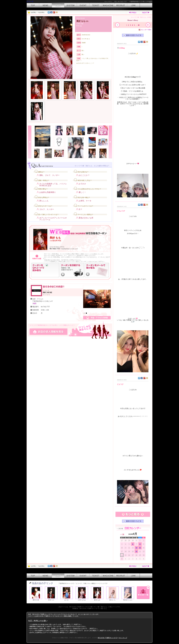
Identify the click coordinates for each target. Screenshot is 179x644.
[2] (86, 313)
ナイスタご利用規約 (51, 632)
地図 (150, 1)
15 (140, 548)
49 (138, 25)
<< (122, 534)
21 (136, 551)
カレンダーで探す (146, 29)
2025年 (120, 528)
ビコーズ (30, 1)
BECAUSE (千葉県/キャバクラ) (108, 637)
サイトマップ (122, 637)
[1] (84, 313)
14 (136, 548)
